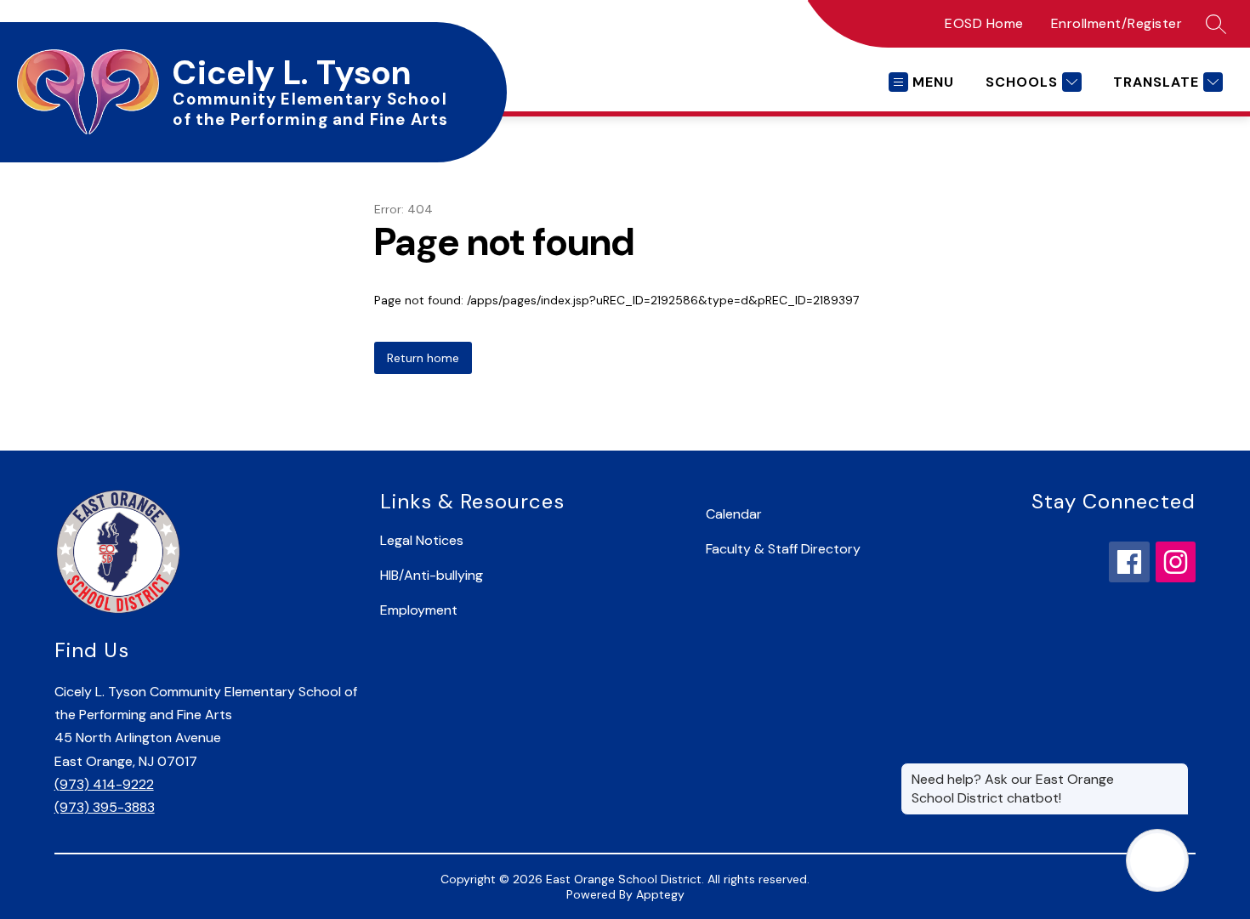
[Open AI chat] (1157, 860)
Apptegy (660, 894)
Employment (418, 610)
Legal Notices (421, 540)
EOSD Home (984, 23)
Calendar (734, 514)
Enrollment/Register (1117, 23)
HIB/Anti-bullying (431, 575)
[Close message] (1175, 771)
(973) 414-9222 (104, 784)
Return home (423, 358)
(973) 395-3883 (104, 807)
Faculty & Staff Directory (783, 549)
